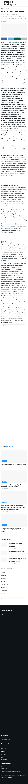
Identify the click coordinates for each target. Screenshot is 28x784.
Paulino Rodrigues (10, 3)
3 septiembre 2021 (5, 21)
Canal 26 (3, 593)
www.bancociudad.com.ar (8, 224)
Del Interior (4, 587)
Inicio (2, 8)
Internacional (4, 584)
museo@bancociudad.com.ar (10, 174)
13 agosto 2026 (5, 533)
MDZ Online (4, 590)
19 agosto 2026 (5, 488)
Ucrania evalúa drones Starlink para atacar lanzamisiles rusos (17, 552)
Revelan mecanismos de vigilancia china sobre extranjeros (13, 465)
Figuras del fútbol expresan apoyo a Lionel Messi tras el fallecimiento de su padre (12, 530)
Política (4, 461)
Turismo (3, 599)
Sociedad (7, 8)
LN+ (2, 596)
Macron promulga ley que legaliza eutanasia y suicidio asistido (11, 486)
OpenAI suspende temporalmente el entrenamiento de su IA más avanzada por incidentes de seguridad (13, 507)
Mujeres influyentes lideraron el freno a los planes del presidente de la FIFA (17, 560)
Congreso (3, 575)
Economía (3, 578)
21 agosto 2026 (5, 468)
